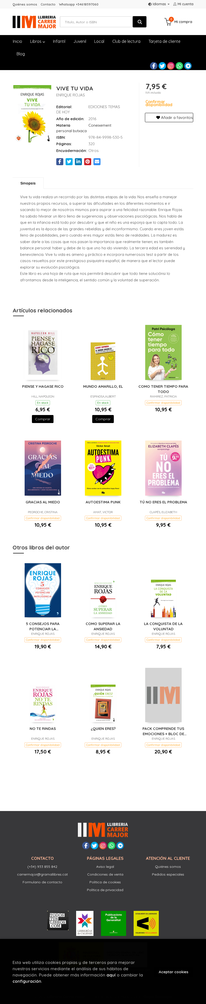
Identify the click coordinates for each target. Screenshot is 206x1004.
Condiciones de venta (105, 874)
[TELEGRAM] (188, 66)
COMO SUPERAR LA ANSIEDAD (103, 626)
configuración (27, 981)
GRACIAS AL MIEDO (43, 502)
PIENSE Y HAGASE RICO (43, 386)
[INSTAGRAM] (171, 66)
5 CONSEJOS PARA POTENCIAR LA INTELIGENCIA (43, 626)
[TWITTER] (162, 66)
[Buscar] (139, 22)
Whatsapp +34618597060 (78, 4)
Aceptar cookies (173, 971)
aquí (111, 974)
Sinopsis (28, 183)
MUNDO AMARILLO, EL (103, 386)
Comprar (42, 419)
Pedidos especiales (168, 874)
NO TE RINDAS (43, 728)
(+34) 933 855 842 (42, 866)
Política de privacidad (105, 890)
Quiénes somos (25, 4)
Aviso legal (105, 866)
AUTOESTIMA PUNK (103, 502)
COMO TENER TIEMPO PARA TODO (163, 389)
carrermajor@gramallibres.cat (42, 874)
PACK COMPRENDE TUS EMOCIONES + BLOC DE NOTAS (163, 731)
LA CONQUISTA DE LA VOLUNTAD (163, 626)
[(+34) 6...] (179, 66)
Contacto (48, 4)
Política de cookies (105, 882)
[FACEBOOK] (154, 66)
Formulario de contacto (42, 882)
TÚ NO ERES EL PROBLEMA (163, 502)
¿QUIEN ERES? (103, 728)
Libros (36, 41)
